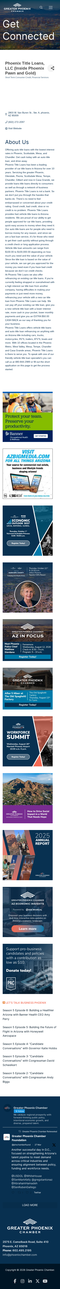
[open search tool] (41, 7)
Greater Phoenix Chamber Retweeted (39, 1131)
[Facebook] (15, 1281)
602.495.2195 (21, 1250)
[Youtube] (45, 1281)
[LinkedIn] (30, 1281)
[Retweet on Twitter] (20, 1131)
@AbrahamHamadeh (24, 1183)
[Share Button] (51, 68)
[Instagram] (22, 1281)
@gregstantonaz (42, 1179)
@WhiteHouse (33, 1176)
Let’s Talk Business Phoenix (26, 1002)
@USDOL (17, 1176)
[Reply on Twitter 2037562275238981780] (14, 1192)
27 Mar (38, 1144)
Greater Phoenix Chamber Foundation (29, 1138)
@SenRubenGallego (24, 1187)
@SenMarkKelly (21, 1179)
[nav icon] (50, 7)
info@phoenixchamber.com (20, 1254)
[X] (37, 1281)
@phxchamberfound (21, 1144)
